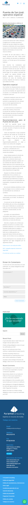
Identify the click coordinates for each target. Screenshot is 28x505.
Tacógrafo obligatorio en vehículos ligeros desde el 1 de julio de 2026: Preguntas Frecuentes (14, 386)
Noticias (13, 17)
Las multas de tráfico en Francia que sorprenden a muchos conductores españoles (13, 369)
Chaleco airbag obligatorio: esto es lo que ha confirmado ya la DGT (13, 392)
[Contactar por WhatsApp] (24, 501)
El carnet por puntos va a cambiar (11, 253)
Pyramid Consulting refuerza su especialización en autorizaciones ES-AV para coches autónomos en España (13, 355)
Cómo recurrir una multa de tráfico (12, 245)
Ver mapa (9, 453)
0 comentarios (20, 17)
